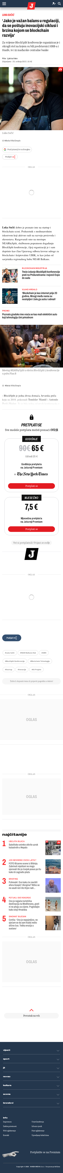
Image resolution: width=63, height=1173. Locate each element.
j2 (4, 1068)
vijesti (6, 1050)
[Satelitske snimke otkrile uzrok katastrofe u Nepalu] (53, 848)
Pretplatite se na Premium (45, 1152)
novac (7, 1077)
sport (6, 1059)
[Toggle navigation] (4, 3)
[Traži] (59, 3)
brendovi (8, 1103)
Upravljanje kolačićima (40, 1135)
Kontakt (6, 1135)
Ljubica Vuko (12, 58)
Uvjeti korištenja (38, 1122)
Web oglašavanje (9, 1131)
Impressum (7, 1122)
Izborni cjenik (37, 1126)
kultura (7, 1085)
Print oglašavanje (38, 1131)
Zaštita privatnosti (10, 1126)
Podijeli (8, 157)
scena (7, 1094)
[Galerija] (31, 98)
